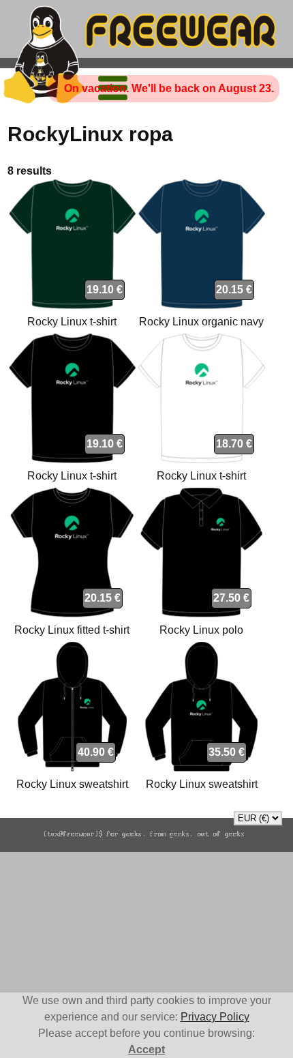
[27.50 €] (201, 613)
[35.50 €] (201, 768)
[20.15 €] (201, 305)
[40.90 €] (72, 768)
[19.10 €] (72, 305)
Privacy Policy (215, 1017)
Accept (146, 1049)
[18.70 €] (201, 459)
